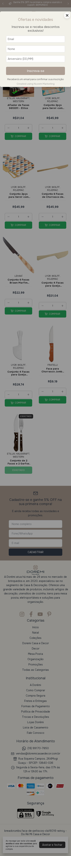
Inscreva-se (35, 71)
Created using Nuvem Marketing (36, 83)
